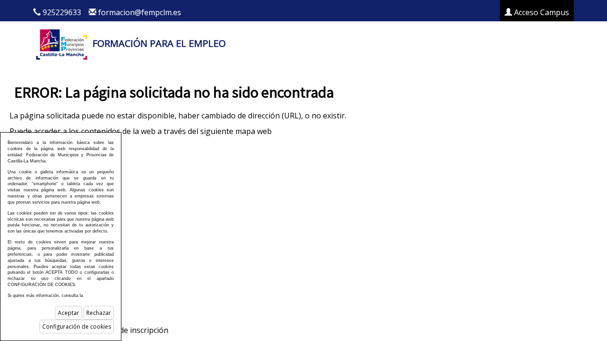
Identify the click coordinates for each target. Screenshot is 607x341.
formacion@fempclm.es (139, 12)
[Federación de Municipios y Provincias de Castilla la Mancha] (61, 43)
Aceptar (68, 313)
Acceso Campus (540, 12)
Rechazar (98, 313)
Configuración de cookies (76, 327)
